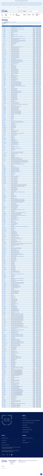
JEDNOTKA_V (4, 156)
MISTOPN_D (4, 200)
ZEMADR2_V (4, 373)
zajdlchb (4, 347)
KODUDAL (4, 174)
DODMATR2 (4, 79)
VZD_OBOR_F (4, 334)
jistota (4, 157)
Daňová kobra (4, 442)
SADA (4, 254)
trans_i (4, 281)
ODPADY (4, 215)
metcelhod (4, 198)
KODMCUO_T (4, 167)
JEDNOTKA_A (4, 154)
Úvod (2, 17)
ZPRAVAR (4, 399)
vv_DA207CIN (4, 321)
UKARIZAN (4, 305)
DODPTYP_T (4, 89)
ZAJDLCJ (4, 346)
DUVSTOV (4, 133)
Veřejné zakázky (24, 425)
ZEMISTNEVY (4, 391)
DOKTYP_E (4, 101)
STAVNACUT (4, 268)
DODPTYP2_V (4, 91)
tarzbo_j (4, 278)
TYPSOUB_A (4, 295)
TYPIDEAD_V (4, 283)
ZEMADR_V (4, 371)
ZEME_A (4, 376)
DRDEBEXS (4, 107)
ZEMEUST (4, 390)
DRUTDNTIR (4, 130)
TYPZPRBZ (4, 303)
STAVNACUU (4, 269)
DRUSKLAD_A (4, 129)
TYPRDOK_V (4, 293)
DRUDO (4, 114)
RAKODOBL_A (4, 239)
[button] (39, 11)
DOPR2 (4, 105)
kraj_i (3, 185)
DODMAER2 (4, 78)
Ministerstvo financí (5, 437)
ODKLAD (4, 212)
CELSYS (4, 45)
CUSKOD (4, 65)
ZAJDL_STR (4, 345)
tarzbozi (4, 279)
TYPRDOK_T (4, 292)
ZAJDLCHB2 (4, 348)
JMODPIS (4, 160)
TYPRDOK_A (4, 291)
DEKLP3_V (4, 73)
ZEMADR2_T (4, 372)
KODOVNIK (4, 171)
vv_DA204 (4, 317)
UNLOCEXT (4, 310)
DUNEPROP (4, 132)
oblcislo (4, 210)
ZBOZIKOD (4, 363)
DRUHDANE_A (5, 120)
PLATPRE (4, 223)
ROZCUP (4, 249)
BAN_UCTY (4, 35)
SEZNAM (4, 256)
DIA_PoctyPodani (5, 74)
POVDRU (4, 229)
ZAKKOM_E (4, 358)
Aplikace (24, 14)
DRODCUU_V (4, 113)
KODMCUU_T (4, 169)
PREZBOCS (4, 236)
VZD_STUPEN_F (5, 336)
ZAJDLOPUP (4, 351)
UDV (3, 304)
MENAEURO (4, 195)
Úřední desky (24, 418)
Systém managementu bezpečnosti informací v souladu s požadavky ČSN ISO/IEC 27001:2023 (10, 451)
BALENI (4, 32)
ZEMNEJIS (4, 392)
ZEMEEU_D (4, 388)
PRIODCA (4, 237)
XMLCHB (4, 337)
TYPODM (4, 289)
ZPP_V (4, 398)
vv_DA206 (4, 319)
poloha (4, 225)
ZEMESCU (4, 389)
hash (3, 140)
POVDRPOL (4, 227)
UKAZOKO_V (4, 308)
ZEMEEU (4, 387)
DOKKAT (4, 93)
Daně (13, 14)
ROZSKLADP (4, 253)
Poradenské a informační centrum (27, 437)
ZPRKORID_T (4, 400)
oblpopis (4, 211)
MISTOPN (4, 199)
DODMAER (4, 77)
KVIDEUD (4, 188)
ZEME (4, 375)
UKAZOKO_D (4, 306)
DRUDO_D (4, 115)
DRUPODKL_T (4, 126)
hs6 (3, 144)
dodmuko (4, 85)
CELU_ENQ (4, 50)
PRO (3, 238)
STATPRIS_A (4, 262)
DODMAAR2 (4, 76)
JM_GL (4, 158)
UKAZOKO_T (4, 307)
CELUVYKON (4, 62)
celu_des (4, 49)
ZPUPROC (4, 402)
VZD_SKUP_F (4, 335)
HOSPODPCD (4, 142)
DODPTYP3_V (4, 92)
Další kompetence (18, 15)
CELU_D (4, 47)
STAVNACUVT (4, 270)
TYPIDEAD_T (4, 282)
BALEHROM (4, 31)
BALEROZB (4, 34)
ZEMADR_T (4, 370)
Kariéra (33, 14)
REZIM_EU (4, 241)
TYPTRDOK (4, 296)
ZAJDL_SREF (4, 344)
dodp (3, 86)
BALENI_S (4, 33)
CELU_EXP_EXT (5, 52)
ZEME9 (4, 385)
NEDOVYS (4, 208)
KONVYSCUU (4, 182)
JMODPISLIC (4, 161)
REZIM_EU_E (4, 242)
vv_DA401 (4, 323)
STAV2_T (4, 265)
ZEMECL (4, 386)
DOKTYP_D (4, 100)
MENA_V (4, 194)
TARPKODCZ (4, 276)
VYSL (3, 331)
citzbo (4, 64)
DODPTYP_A (4, 88)
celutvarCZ (4, 61)
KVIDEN (4, 187)
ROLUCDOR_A (4, 248)
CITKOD (4, 63)
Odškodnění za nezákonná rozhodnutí (28, 422)
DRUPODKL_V (4, 127)
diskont (4, 75)
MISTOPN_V (4, 201)
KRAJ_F (4, 184)
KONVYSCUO (4, 181)
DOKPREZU (4, 99)
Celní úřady (6, 15)
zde (40, 5)
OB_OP (4, 209)
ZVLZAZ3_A (4, 405)
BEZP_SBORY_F (5, 36)
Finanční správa (4, 440)
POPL (3, 226)
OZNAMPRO (4, 221)
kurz (3, 186)
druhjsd (4, 121)
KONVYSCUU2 (4, 183)
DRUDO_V (4, 117)
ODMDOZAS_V (4, 214)
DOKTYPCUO (4, 102)
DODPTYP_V (4, 90)
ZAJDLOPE (4, 350)
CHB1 (3, 145)
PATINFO (4, 222)
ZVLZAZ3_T (4, 406)
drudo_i (4, 116)
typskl (4, 294)
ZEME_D (4, 377)
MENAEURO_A (5, 196)
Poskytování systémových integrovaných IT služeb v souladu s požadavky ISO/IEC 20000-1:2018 (11, 448)
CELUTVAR (4, 60)
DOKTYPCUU (4, 103)
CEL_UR (4, 38)
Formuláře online (37, 15)
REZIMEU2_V (4, 243)
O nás (2, 15)
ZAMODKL (4, 360)
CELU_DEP (4, 48)
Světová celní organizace (5, 444)
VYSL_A (4, 332)
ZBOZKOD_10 (4, 365)
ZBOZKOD (4, 364)
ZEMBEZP (4, 374)
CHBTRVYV (4, 146)
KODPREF (4, 172)
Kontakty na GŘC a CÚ (25, 442)
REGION (4, 240)
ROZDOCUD (4, 250)
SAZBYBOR (4, 255)
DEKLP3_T (4, 72)
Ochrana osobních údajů (26, 427)
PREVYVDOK (4, 235)
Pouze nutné (18, 7)
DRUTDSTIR (4, 131)
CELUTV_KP (4, 59)
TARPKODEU (4, 277)
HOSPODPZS (4, 143)
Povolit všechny (24, 7)
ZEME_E (4, 378)
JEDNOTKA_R (4, 155)
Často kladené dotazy (25, 431)
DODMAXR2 (4, 80)
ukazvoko (4, 309)
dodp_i (4, 87)
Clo (10, 14)
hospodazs (4, 141)
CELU (3, 46)
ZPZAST (4, 403)
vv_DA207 (4, 320)
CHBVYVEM (4, 147)
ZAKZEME (4, 359)
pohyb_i (4, 224)
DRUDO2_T (4, 118)
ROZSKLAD (4, 252)
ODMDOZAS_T (4, 213)
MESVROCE (4, 197)
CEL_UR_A (4, 39)
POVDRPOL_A (4, 228)
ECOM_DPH (4, 134)
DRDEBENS (4, 106)
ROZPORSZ (4, 251)
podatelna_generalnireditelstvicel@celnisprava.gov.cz (30, 460)
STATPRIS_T (4, 263)
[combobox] (33, 11)
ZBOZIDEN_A (4, 362)
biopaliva (4, 37)
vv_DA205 (4, 318)
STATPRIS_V (4, 264)
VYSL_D (4, 333)
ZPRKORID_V (4, 401)
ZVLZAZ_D (4, 404)
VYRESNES (4, 330)
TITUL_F (4, 280)
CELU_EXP (4, 51)
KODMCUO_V (4, 168)
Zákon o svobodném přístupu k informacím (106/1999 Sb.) (31, 420)
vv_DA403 (4, 324)
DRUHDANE (4, 119)
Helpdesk (23, 440)
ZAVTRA (4, 361)
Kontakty (28, 14)
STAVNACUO (4, 267)
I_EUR (4, 148)
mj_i (3, 202)
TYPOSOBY (4, 290)
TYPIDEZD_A (4, 284)
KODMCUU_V (4, 170)
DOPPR (4, 104)
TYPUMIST (4, 297)
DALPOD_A (4, 66)
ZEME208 (4, 384)
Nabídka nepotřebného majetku (27, 429)
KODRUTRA (4, 173)
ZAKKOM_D (4, 357)
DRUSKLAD (4, 128)
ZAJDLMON (4, 349)
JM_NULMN (4, 159)
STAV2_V (4, 266)
